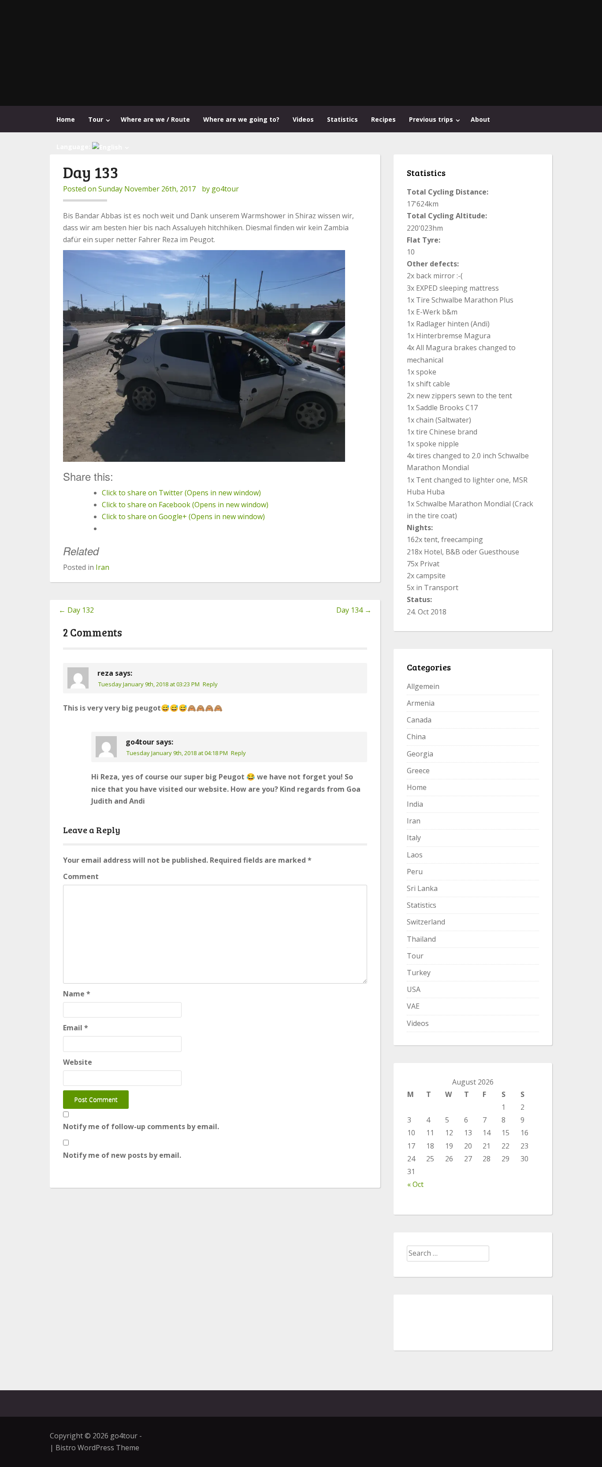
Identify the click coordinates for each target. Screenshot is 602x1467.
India (415, 804)
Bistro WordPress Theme (97, 1447)
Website (77, 1062)
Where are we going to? (241, 119)
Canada (419, 720)
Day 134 (354, 610)
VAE (413, 1006)
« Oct (415, 1184)
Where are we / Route (155, 119)
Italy (414, 837)
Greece (418, 770)
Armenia (421, 703)
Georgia (420, 754)
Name (76, 994)
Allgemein (423, 686)
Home (65, 119)
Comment (81, 876)
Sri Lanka (422, 888)
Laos (415, 855)
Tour (95, 119)
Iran (102, 567)
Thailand (421, 939)
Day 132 (76, 610)
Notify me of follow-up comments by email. (141, 1126)
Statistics (342, 119)
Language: (74, 146)
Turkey (419, 972)
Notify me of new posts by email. (122, 1155)
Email (75, 1028)
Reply (210, 684)
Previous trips (431, 119)
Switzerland (426, 922)
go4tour (225, 189)
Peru (415, 871)
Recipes (383, 119)
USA (413, 989)
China (416, 736)
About (480, 119)
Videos (303, 119)
